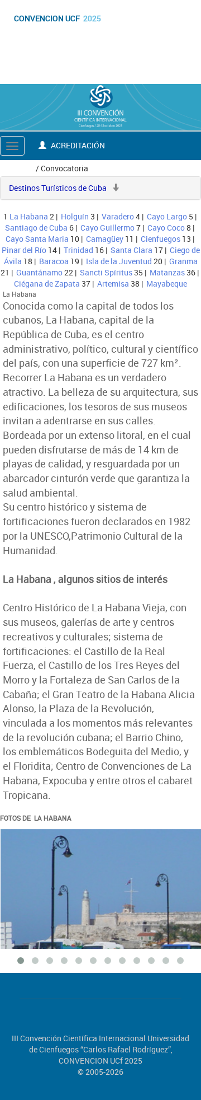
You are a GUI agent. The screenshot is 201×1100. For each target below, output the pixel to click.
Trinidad (78, 250)
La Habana (28, 216)
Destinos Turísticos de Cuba (58, 187)
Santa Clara (131, 250)
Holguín (75, 216)
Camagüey (104, 238)
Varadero (118, 216)
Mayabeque (166, 283)
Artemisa (113, 283)
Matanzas (167, 272)
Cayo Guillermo (107, 227)
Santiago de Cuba (36, 227)
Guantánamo (39, 272)
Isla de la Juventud (119, 261)
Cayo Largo (167, 216)
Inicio (22, 168)
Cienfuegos (160, 238)
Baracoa (54, 261)
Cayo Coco (166, 227)
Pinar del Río (24, 250)
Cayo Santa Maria (37, 238)
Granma (183, 261)
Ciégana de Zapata (47, 283)
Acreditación (77, 145)
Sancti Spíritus (106, 272)
